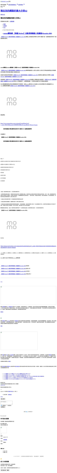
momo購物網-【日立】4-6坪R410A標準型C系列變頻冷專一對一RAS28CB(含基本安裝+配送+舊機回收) (23, 376)
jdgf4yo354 (3, 384)
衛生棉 (3, 366)
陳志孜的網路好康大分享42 (14, 10)
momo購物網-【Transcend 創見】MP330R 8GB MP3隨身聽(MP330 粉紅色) (18, 377)
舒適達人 (8, 366)
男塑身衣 (16, 320)
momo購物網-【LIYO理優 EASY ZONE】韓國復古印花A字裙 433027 (16, 373)
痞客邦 (9, 391)
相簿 (4, 24)
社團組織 (12, 21)
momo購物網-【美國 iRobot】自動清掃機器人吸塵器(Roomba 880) (27, 33)
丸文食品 (11, 354)
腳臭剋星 (11, 306)
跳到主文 (3, 14)
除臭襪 (3, 306)
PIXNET (18, 456)
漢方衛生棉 (17, 366)
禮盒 (9, 361)
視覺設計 (10, 394)
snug (1, 281)
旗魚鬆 (50, 354)
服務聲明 (42, 456)
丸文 (7, 354)
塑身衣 (2, 311)
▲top (2, 396)
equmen (8, 320)
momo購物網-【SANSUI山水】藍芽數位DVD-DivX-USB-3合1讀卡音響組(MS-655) (19, 378)
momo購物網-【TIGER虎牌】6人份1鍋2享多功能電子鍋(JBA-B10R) (16, 375)
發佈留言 (3, 407)
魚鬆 (1, 326)
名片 (4, 27)
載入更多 (3, 398)
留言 (12, 391)
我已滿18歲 (3, 470)
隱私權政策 (36, 456)
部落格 (5, 25)
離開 (8, 470)
